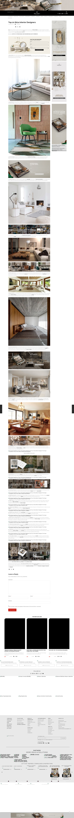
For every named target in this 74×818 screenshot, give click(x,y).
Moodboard (37, 16)
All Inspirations (10, 16)
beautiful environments (26, 235)
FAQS (39, 725)
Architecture (16, 16)
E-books (29, 731)
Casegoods (9, 718)
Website (10, 600)
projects (31, 517)
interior (21, 474)
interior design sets (26, 508)
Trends (60, 16)
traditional (29, 156)
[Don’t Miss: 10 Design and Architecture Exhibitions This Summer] (37, 633)
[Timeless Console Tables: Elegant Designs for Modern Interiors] (14, 633)
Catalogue (29, 729)
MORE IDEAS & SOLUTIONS (37, 752)
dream (35, 475)
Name (10, 596)
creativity (43, 103)
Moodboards (30, 732)
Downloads (56, 16)
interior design (35, 29)
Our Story (50, 729)
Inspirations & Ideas (31, 722)
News (29, 724)
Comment (10, 579)
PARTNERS (37, 750)
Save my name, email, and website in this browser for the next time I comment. (24, 606)
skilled (22, 496)
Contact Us (60, 718)
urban (24, 447)
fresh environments (39, 179)
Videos (49, 724)
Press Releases (51, 722)
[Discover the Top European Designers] (59, 633)
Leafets (29, 730)
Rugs (8, 722)
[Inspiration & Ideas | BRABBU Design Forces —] (37, 13)
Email (31, 596)
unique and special (27, 55)
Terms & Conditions (41, 724)
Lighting (9, 721)
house (37, 102)
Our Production (51, 730)
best (49, 56)
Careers (49, 732)
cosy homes (23, 512)
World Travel (50, 16)
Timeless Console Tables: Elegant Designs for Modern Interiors (12, 651)
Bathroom (9, 725)
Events (29, 725)
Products (45, 16)
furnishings (33, 156)
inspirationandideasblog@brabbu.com (62, 728)
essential (28, 179)
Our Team (50, 731)
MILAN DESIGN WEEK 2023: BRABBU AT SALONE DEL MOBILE (22, 561)
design (15, 236)
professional (41, 399)
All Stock (9, 728)
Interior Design (27, 16)
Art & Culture (21, 16)
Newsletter (36, 564)
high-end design (15, 501)
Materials (33, 16)
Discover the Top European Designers (58, 650)
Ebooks (42, 16)
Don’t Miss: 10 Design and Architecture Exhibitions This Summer (36, 651)
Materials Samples (21, 724)
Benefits (39, 723)
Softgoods (9, 724)
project (46, 348)
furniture (22, 530)
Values (39, 722)
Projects (50, 723)
